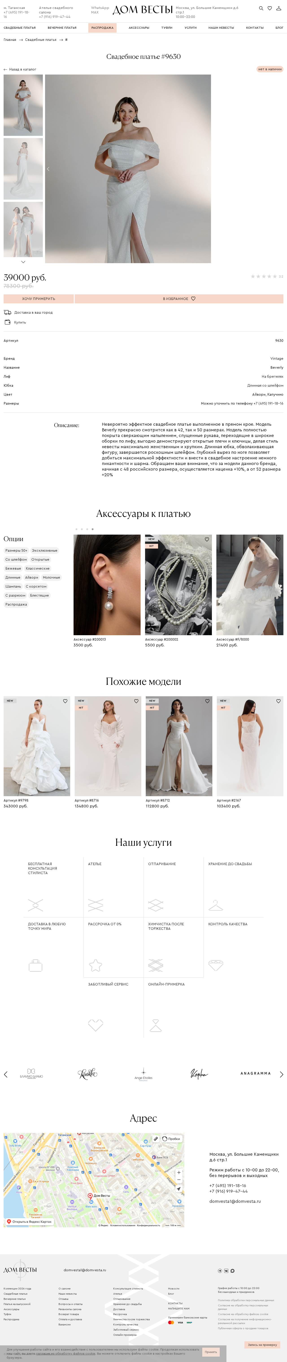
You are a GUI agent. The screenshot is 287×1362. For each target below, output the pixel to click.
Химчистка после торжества (166, 926)
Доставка (119, 1309)
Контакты (175, 1303)
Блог (171, 1293)
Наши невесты (68, 1293)
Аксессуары (11, 1309)
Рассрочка (120, 1314)
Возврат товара (69, 1314)
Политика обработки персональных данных (246, 1300)
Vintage (276, 358)
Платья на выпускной (17, 1304)
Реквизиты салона (70, 1309)
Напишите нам (178, 1308)
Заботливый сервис (108, 984)
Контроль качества (228, 924)
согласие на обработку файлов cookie (65, 1353)
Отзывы (63, 1299)
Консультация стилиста (128, 1288)
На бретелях (272, 376)
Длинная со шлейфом (265, 385)
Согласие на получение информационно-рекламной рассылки (245, 1321)
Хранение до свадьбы (230, 864)
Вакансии (65, 1324)
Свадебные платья (15, 1293)
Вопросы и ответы (71, 1304)
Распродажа (11, 1319)
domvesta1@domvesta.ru (235, 1201)
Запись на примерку (262, 1345)
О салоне (65, 1288)
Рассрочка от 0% (105, 924)
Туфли (7, 1314)
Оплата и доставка (70, 1319)
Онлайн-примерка (166, 984)
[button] (23, 260)
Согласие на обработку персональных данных (243, 1307)
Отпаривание (162, 864)
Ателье (94, 864)
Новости (173, 1288)
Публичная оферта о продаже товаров (243, 1328)
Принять (211, 1352)
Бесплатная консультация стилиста (42, 868)
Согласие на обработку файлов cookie (243, 1314)
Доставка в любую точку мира (47, 926)
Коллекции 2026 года (17, 1288)
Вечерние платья (15, 1299)
